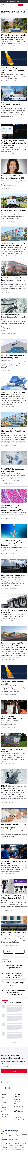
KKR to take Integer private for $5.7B (14, 211)
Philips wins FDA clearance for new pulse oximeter (13, 825)
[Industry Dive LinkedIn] (2, 1088)
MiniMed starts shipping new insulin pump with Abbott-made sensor (14, 967)
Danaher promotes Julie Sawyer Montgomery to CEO (12, 177)
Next (19, 951)
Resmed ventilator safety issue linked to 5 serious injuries (13, 933)
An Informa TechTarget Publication (14, 1)
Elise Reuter (5, 45)
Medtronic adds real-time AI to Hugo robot (13, 862)
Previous (9, 951)
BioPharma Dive (18, 1114)
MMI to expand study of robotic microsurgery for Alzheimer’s (14, 393)
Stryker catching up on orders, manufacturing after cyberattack (13, 357)
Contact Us (4, 1102)
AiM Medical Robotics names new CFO (12, 682)
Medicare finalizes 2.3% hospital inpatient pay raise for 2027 (14, 317)
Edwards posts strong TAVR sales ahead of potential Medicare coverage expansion (13, 645)
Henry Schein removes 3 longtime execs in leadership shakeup (13, 280)
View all (4, 1042)
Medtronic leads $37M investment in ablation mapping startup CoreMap (12, 507)
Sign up (20, 5)
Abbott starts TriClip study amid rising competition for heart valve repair (12, 542)
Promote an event (18, 1106)
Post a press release (12, 1042)
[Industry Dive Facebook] (5, 1088)
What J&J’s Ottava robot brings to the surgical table (13, 470)
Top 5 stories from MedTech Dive (12, 105)
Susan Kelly (5, 188)
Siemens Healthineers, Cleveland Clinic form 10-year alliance (13, 431)
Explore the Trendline (19, 99)
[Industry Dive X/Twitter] (9, 1088)
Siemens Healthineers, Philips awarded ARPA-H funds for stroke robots (14, 975)
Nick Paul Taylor (6, 80)
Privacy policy (4, 1147)
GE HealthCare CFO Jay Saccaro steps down (14, 611)
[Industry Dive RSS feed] (12, 1088)
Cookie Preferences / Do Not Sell (14, 1149)
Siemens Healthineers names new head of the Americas (13, 244)
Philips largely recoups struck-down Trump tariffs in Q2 (13, 576)
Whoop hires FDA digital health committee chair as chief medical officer (11, 718)
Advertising (17, 1099)
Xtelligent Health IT (19, 1120)
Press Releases (5, 1112)
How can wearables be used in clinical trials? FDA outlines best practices (15, 992)
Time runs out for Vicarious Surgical (12, 750)
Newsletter (4, 1105)
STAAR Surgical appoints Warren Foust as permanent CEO (12, 70)
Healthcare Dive (18, 1117)
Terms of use (13, 1147)
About (3, 1097)
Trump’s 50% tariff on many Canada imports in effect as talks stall (15, 984)
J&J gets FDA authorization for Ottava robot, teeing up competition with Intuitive (13, 788)
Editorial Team (5, 1100)
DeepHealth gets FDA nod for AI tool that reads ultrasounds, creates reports (13, 143)
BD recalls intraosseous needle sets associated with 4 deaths (13, 36)
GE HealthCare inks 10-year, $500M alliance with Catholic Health (12, 898)
